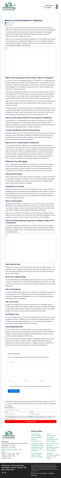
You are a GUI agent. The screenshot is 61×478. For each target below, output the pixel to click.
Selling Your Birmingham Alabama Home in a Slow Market (52, 455)
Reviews (13, 467)
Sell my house (5, 465)
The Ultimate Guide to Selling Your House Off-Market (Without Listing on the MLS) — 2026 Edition (37, 447)
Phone (6, 412)
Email (31, 412)
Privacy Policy (11, 419)
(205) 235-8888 (11, 447)
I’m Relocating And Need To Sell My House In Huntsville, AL (37, 455)
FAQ (25, 467)
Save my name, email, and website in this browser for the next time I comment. (30, 386)
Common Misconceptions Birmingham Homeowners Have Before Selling (52, 437)
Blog (2, 469)
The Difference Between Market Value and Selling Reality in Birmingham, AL (36, 437)
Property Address (9, 407)
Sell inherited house (17, 465)
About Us (20, 467)
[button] (14, 5)
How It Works (5, 467)
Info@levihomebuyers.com (13, 449)
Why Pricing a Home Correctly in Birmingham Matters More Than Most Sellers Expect (52, 447)
